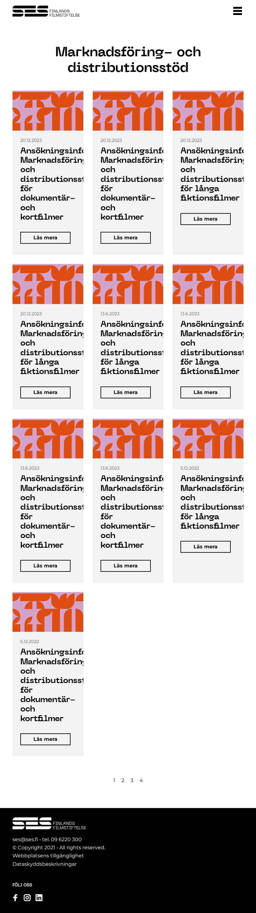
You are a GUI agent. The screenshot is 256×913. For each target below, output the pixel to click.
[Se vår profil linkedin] (39, 898)
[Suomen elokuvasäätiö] (46, 11)
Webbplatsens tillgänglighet (48, 856)
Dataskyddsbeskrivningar (44, 864)
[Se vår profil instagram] (27, 898)
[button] (238, 11)
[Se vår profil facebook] (15, 898)
